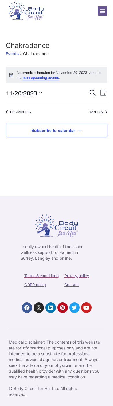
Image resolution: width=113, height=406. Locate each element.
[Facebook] (27, 307)
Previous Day (20, 111)
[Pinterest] (62, 307)
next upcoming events (41, 77)
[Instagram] (39, 307)
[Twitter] (74, 307)
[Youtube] (86, 307)
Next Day (96, 111)
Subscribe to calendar (53, 130)
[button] (102, 11)
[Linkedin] (50, 307)
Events (12, 53)
